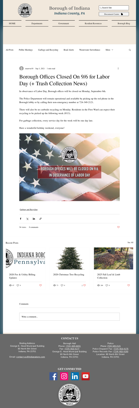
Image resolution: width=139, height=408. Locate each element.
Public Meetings (26, 49)
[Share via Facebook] (20, 218)
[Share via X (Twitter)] (27, 218)
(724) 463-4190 (120, 351)
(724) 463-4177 (72, 349)
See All (130, 242)
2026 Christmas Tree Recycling (68, 274)
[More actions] (118, 68)
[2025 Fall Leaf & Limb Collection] (113, 258)
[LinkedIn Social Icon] (75, 376)
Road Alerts (69, 49)
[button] (36, 23)
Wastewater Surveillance (89, 49)
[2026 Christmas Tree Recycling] (69, 258)
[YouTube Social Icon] (86, 376)
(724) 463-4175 (121, 349)
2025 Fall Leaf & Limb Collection (108, 276)
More (108, 49)
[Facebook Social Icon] (53, 376)
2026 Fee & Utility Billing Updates (22, 276)
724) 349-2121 (114, 346)
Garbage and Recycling (48, 49)
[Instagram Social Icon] (64, 376)
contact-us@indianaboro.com (30, 357)
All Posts (9, 49)
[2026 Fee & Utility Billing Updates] (25, 258)
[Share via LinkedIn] (34, 218)
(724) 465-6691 (73, 346)
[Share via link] (40, 218)
